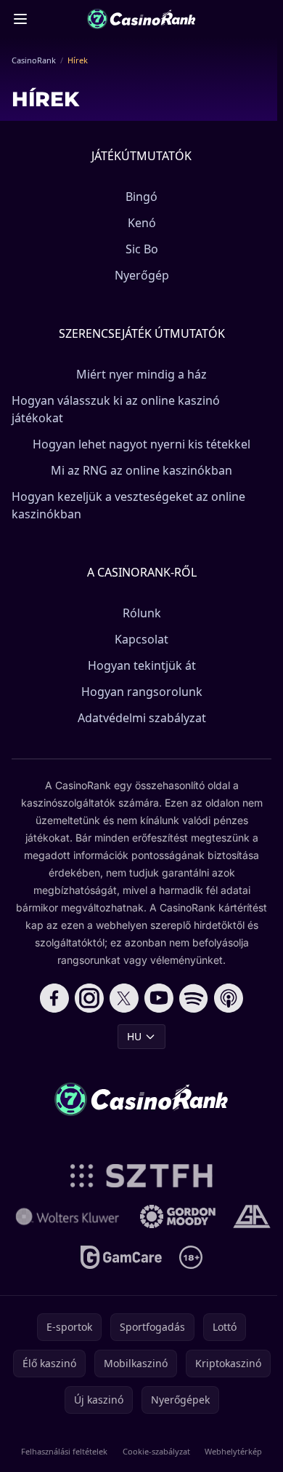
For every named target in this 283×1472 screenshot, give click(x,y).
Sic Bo (142, 249)
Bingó (141, 197)
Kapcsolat (141, 639)
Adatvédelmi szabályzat (142, 718)
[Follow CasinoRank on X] (124, 998)
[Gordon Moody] (178, 1216)
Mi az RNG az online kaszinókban (141, 470)
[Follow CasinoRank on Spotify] (193, 998)
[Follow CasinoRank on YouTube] (158, 998)
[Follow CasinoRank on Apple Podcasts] (228, 998)
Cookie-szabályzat (156, 1451)
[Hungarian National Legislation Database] (67, 1216)
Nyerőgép (142, 275)
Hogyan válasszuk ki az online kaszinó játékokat (116, 409)
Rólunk (142, 613)
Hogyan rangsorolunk (141, 692)
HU (134, 1036)
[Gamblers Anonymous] (251, 1216)
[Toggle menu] (20, 18)
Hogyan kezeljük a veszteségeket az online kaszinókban (128, 505)
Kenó (142, 223)
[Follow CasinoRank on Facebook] (54, 998)
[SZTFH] (141, 1175)
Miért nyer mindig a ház (141, 374)
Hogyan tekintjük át (142, 665)
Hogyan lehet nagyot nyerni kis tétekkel (141, 444)
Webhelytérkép (233, 1451)
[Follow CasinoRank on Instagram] (89, 998)
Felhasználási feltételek (64, 1451)
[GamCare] (121, 1257)
